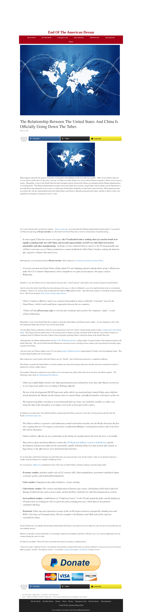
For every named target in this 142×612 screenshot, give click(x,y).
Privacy (70, 601)
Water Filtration (79, 37)
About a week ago (61, 229)
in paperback (68, 549)
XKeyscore (37, 465)
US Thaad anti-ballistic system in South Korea (86, 442)
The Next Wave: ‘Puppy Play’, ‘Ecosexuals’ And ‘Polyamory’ (40, 595)
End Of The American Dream (71, 32)
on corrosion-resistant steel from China (88, 260)
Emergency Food (63, 37)
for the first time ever (33, 415)
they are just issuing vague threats (53, 293)
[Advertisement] (71, 14)
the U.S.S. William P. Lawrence (65, 340)
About (64, 601)
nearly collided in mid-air (71, 351)
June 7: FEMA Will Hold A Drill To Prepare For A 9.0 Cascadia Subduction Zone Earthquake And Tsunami (54, 597)
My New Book (31, 37)
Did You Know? (94, 601)
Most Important (110, 37)
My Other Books (46, 37)
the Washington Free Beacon (47, 375)
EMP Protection (94, 37)
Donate (71, 41)
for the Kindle (82, 549)
